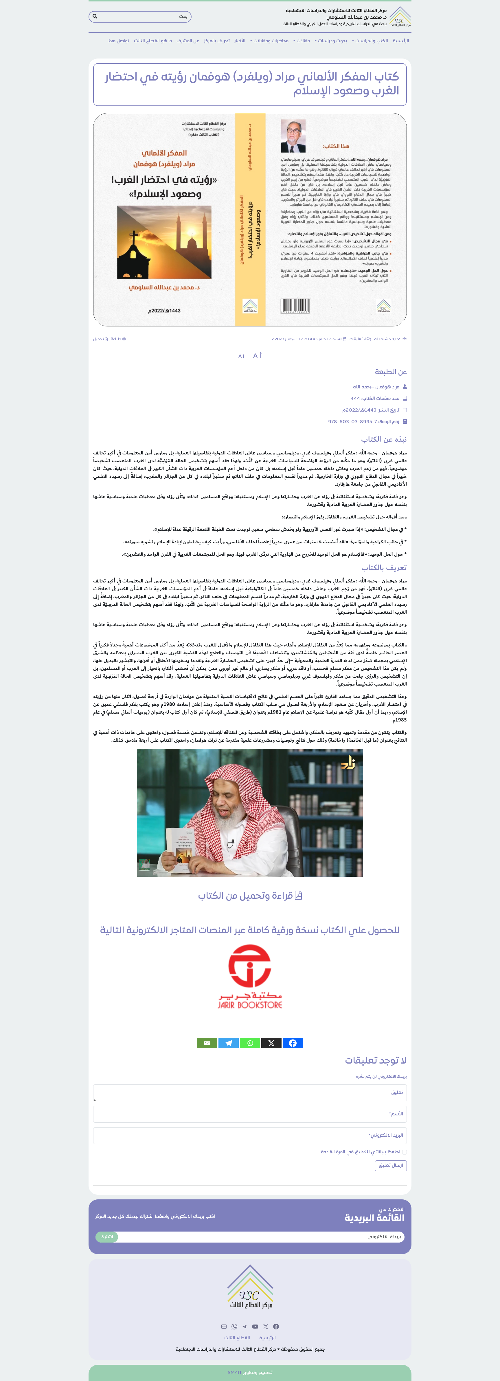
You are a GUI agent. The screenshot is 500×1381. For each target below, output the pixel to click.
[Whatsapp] (250, 1043)
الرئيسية (401, 41)
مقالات (303, 41)
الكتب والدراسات (371, 41)
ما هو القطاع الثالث (153, 41)
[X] (271, 1043)
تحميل (98, 339)
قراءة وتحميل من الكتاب (246, 896)
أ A (257, 356)
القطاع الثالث (237, 1338)
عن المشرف (188, 41)
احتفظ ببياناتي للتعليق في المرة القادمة (360, 1152)
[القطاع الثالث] (346, 17)
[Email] (207, 1043)
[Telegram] (228, 1043)
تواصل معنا (118, 41)
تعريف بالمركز (217, 41)
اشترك (106, 1237)
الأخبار (239, 41)
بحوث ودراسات (332, 41)
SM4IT (235, 1373)
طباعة (116, 339)
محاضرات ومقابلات (270, 41)
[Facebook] (293, 1043)
